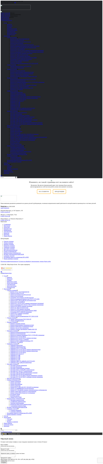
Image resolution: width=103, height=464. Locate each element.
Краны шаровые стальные (14, 161)
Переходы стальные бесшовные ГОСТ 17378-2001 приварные (27, 82)
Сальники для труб (12, 156)
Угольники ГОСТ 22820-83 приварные (21, 59)
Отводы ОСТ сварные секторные (19, 60)
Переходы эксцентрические (18, 80)
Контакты (6, 173)
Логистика (7, 164)
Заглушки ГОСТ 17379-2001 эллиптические (22, 117)
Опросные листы (8, 171)
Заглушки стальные (12, 111)
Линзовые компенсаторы (17, 147)
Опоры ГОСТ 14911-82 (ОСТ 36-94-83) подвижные (24, 134)
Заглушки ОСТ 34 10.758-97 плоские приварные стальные (26, 122)
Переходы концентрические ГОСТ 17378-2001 (23, 79)
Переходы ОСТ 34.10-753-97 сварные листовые (23, 85)
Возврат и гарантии (12, 169)
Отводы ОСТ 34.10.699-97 (17, 49)
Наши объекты (8, 170)
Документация (11, 31)
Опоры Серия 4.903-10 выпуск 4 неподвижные (23, 138)
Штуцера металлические (14, 125)
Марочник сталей (12, 28)
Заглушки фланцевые (16, 114)
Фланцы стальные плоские (17, 70)
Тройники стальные (12, 91)
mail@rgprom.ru (5, 17)
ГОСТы (6, 163)
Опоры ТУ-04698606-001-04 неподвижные (22, 135)
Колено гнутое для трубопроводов (19, 39)
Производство (11, 34)
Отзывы (9, 27)
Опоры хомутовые (15, 130)
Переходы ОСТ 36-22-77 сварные (19, 86)
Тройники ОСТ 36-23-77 (17, 101)
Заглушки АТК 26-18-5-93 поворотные (21, 121)
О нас (5, 23)
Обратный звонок (7, 20)
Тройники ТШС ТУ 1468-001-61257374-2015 (22, 108)
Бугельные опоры (15, 141)
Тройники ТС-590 (15, 105)
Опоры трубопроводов (13, 127)
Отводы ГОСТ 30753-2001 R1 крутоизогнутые (23, 47)
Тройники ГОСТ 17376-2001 (18, 95)
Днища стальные (11, 65)
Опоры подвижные (15, 128)
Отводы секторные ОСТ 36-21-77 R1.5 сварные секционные (27, 52)
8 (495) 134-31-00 (5, 13)
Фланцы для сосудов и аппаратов (19, 75)
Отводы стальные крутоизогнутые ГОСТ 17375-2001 (25, 46)
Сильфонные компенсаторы (18, 148)
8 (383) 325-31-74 (5, 16)
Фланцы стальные (12, 69)
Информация (7, 230)
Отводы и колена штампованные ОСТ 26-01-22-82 (24, 63)
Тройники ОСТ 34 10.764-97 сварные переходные (24, 98)
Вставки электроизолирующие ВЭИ (17, 154)
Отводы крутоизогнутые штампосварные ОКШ (23, 57)
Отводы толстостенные (16, 43)
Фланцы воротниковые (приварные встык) (22, 72)
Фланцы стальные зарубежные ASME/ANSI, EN (23, 76)
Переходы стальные (12, 78)
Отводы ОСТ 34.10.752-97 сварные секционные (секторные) (27, 50)
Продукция (7, 36)
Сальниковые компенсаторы (18, 153)
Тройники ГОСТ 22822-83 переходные (21, 109)
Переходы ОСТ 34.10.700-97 (18, 83)
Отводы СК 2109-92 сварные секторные (21, 53)
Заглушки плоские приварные (18, 112)
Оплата (9, 167)
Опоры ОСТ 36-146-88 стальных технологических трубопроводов (28, 137)
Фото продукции (11, 33)
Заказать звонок (5, 18)
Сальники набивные (16, 158)
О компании (7, 224)
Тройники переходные (16, 92)
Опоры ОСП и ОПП (16, 144)
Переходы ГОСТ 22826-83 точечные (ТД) (21, 88)
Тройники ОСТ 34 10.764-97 (18, 99)
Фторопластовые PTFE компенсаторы (20, 151)
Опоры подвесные (15, 132)
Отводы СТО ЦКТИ (16, 62)
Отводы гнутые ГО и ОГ (17, 40)
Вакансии (9, 26)
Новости (9, 24)
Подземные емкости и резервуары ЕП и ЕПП (19, 160)
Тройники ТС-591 (15, 106)
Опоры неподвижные (16, 131)
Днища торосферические (17, 67)
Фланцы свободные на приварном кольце (21, 73)
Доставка (9, 166)
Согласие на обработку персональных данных (31, 261)
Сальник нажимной (15, 157)
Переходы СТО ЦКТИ (16, 89)
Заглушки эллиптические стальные (20, 115)
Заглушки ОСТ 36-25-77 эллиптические (21, 118)
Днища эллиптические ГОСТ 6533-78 (20, 66)
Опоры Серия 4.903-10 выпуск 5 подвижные (22, 140)
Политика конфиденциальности (9, 261)
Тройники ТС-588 (15, 102)
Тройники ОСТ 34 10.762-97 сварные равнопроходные (25, 96)
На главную (44, 191)
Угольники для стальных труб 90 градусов (22, 44)
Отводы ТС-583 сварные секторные (20, 56)
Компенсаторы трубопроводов (15, 145)
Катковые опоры (14, 143)
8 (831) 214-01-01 (5, 14)
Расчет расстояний (12, 30)
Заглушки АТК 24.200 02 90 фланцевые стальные (23, 119)
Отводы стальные (12, 37)
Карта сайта (47, 261)
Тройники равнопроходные (17, 93)
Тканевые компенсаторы (17, 150)
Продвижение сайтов (14, 433)
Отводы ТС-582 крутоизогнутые (19, 54)
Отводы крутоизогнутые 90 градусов (20, 41)
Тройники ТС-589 (15, 104)
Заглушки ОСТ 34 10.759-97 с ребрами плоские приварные (26, 124)
